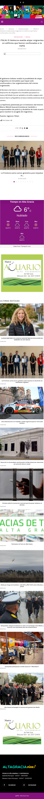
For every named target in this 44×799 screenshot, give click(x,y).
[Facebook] (20, 2)
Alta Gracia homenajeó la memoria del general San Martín (22, 707)
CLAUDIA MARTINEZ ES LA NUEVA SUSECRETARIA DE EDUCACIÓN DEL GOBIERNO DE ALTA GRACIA (22, 339)
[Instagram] (23, 2)
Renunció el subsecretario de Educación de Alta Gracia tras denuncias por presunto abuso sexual (22, 463)
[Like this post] (17, 128)
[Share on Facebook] (20, 128)
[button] (2, 161)
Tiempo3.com (26, 246)
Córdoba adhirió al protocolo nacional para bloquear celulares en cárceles (22, 504)
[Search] (42, 22)
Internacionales (24, 29)
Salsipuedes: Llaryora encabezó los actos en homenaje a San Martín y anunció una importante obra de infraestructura (22, 626)
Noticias (11, 29)
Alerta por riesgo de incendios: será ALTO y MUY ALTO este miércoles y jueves (22, 585)
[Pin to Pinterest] (24, 128)
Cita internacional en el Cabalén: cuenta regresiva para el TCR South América (22, 422)
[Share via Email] (27, 128)
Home (2, 29)
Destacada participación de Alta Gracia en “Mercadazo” (22, 666)
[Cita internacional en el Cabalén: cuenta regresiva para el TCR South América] (22, 155)
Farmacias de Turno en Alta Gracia (22, 544)
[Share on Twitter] (22, 128)
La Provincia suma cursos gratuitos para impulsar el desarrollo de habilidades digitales (22, 381)
